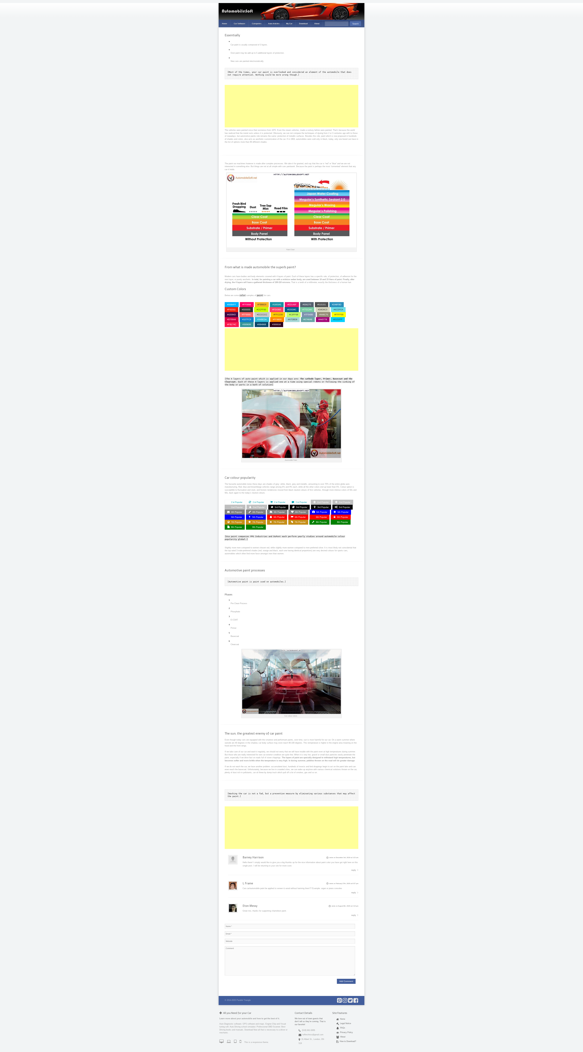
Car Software (239, 24)
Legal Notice (345, 1023)
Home (224, 24)
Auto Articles (274, 24)
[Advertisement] (291, 106)
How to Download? (347, 1041)
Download (303, 24)
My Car (289, 24)
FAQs (342, 1028)
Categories (256, 24)
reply (353, 870)
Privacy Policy (346, 1032)
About (316, 24)
